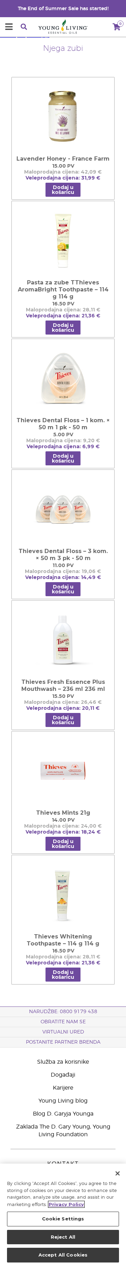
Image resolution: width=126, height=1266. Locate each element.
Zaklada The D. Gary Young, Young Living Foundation (63, 1130)
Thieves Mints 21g (63, 812)
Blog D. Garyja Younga (63, 1114)
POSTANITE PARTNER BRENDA (63, 1042)
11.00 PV (63, 565)
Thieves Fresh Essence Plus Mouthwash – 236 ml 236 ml (63, 685)
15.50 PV (63, 696)
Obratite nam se (63, 1021)
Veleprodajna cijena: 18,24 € (63, 832)
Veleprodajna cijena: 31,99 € (63, 178)
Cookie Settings (63, 1218)
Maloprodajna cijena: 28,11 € (63, 310)
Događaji (63, 1075)
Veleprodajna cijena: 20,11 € (63, 708)
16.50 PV (63, 304)
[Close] (117, 1173)
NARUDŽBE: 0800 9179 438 (63, 1011)
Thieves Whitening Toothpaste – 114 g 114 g (63, 940)
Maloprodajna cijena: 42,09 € (63, 172)
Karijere (63, 1088)
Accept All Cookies (63, 1255)
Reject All (63, 1237)
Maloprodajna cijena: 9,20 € (63, 441)
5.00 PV (63, 435)
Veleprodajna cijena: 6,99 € (63, 447)
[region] (63, 1215)
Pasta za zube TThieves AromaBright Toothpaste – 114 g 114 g (63, 289)
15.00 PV (63, 166)
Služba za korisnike (63, 1062)
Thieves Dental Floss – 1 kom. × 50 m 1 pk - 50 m (63, 424)
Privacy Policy (66, 1204)
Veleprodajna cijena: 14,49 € (63, 577)
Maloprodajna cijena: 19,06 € (63, 571)
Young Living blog (63, 1101)
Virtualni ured (63, 1032)
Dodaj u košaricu (63, 189)
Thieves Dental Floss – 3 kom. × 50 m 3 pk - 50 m (63, 554)
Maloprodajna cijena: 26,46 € (63, 702)
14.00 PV (63, 820)
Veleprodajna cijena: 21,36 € (63, 316)
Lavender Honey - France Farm (63, 158)
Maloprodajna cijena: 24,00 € (63, 826)
